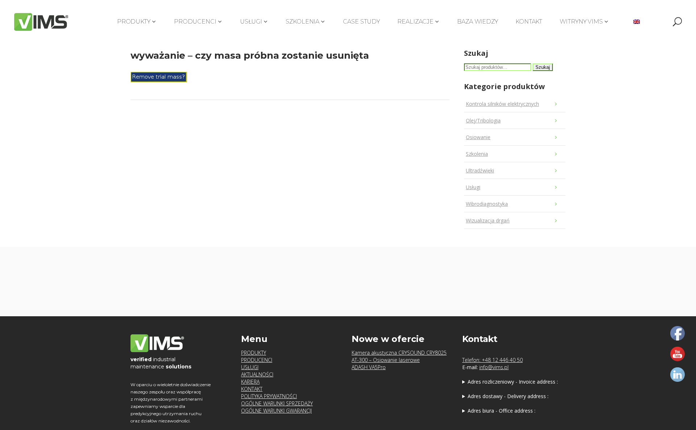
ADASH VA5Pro (369, 367)
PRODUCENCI (256, 359)
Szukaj (542, 67)
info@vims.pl (494, 367)
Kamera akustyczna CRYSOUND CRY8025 (399, 352)
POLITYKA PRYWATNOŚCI (269, 396)
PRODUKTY (253, 352)
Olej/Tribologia (483, 120)
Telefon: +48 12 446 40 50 (492, 359)
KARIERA (250, 381)
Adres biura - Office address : (501, 410)
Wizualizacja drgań (488, 220)
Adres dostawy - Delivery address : (508, 396)
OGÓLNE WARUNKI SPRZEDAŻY (277, 403)
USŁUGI (249, 367)
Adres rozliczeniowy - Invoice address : (513, 381)
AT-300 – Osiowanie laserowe (386, 359)
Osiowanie (478, 137)
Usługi (473, 187)
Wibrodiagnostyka (487, 203)
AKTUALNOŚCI (257, 374)
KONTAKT (251, 388)
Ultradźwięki (480, 170)
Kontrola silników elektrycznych (502, 103)
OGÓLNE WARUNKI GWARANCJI (276, 410)
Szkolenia (477, 153)
